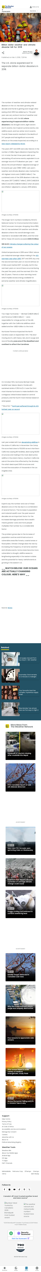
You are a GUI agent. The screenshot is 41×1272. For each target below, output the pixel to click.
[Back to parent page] (6, 9)
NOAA (10, 608)
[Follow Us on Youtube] (14, 1189)
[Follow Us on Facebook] (4, 1189)
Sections (33, 11)
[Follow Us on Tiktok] (19, 1189)
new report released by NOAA (13, 144)
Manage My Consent (9, 1132)
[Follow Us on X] (29, 1189)
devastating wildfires (30, 442)
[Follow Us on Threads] (24, 1189)
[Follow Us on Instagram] (9, 1189)
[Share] (3, 52)
